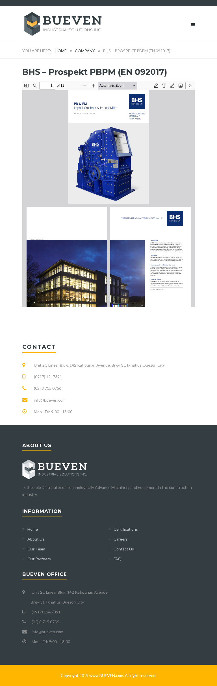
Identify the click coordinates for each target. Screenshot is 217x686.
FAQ (117, 558)
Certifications (126, 529)
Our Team (36, 548)
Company (85, 50)
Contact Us (124, 548)
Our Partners (39, 558)
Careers (121, 539)
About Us (35, 539)
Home (61, 50)
